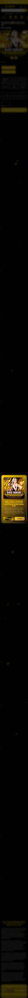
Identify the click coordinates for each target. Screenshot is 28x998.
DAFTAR (19, 518)
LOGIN (8, 518)
